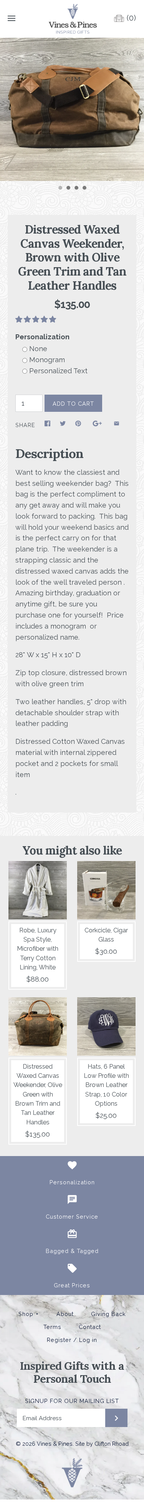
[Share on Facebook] (47, 425)
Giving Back (108, 1314)
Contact (90, 1327)
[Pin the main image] (78, 425)
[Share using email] (116, 425)
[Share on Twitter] (63, 425)
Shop (28, 1314)
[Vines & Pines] (72, 19)
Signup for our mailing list (72, 1401)
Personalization (42, 337)
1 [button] (60, 188)
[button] (36, 319)
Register (59, 1340)
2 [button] (68, 188)
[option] (72, 109)
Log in (88, 1340)
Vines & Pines (55, 1443)
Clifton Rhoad (111, 1443)
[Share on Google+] (97, 425)
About (65, 1314)
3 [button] (76, 188)
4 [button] (84, 188)
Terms (52, 1327)
